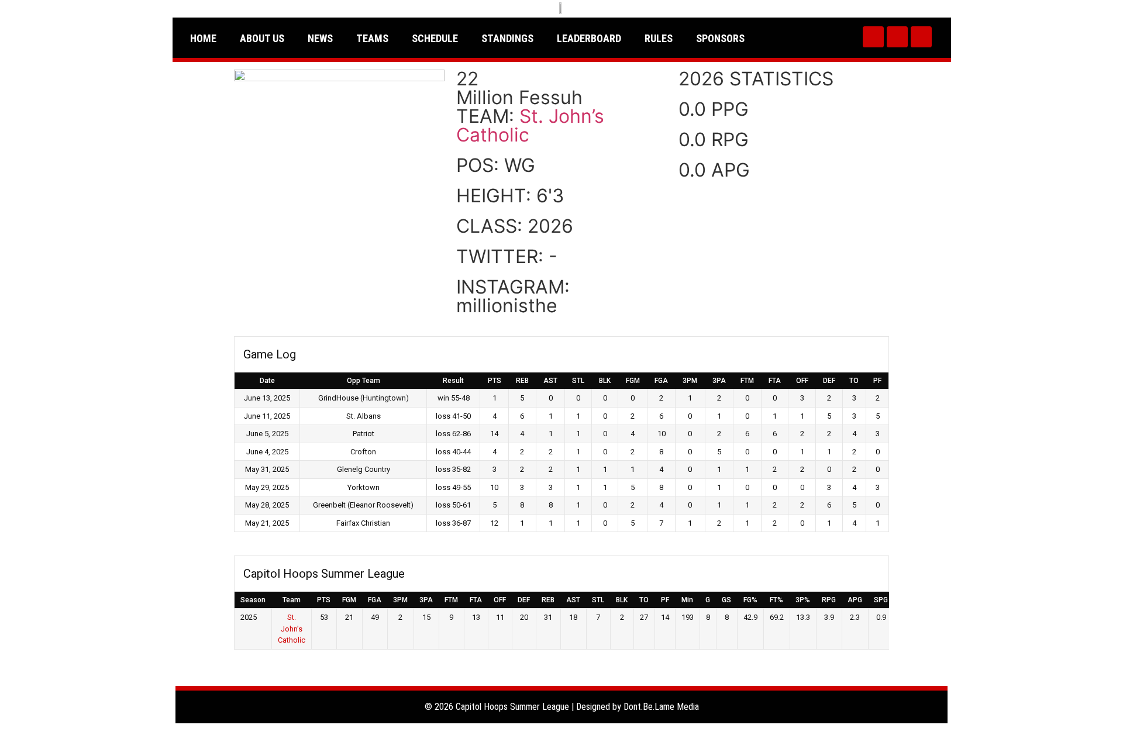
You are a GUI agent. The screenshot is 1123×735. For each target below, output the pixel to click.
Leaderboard (589, 38)
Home (203, 38)
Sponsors (720, 38)
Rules (659, 38)
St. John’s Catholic (530, 125)
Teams (372, 38)
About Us (262, 38)
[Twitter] (873, 36)
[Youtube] (921, 36)
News (320, 38)
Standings (507, 38)
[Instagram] (897, 36)
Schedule (435, 38)
